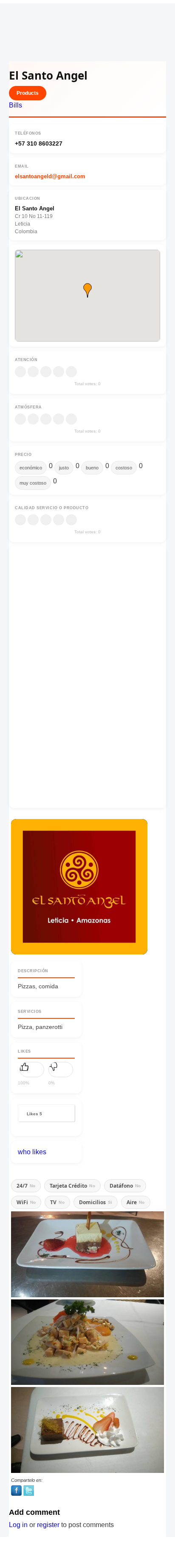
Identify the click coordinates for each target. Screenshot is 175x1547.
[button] (87, 290)
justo (64, 467)
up (32, 1069)
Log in (18, 1524)
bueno (92, 467)
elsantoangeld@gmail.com (50, 176)
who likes (32, 1151)
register (48, 1524)
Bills (15, 105)
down (60, 1069)
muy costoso (33, 482)
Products (28, 93)
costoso (124, 467)
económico (31, 467)
